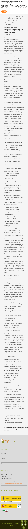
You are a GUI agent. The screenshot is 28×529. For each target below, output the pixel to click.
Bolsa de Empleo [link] (4, 463)
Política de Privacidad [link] (7, 523)
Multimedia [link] (3, 453)
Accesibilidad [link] (19, 483)
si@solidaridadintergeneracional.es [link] (8, 483)
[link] (11, 502)
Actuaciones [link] (3, 461)
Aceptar (4, 11)
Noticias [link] (2, 456)
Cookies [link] (11, 525)
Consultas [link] (3, 458)
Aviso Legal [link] (16, 523)
